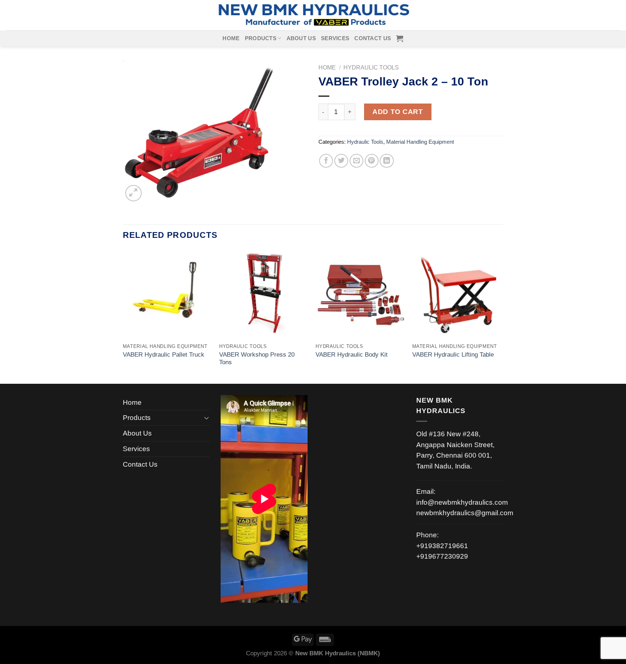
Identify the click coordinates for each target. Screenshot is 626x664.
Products (260, 38)
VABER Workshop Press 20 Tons (257, 358)
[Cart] (399, 38)
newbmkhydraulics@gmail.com (464, 513)
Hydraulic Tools (371, 67)
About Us (301, 38)
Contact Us (372, 38)
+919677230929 (442, 556)
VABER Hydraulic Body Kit (352, 354)
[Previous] (123, 316)
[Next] (501, 316)
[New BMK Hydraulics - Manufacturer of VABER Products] (313, 15)
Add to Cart (397, 111)
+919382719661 (442, 546)
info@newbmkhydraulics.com (462, 502)
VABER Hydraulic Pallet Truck (163, 354)
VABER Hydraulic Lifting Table (453, 354)
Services (335, 38)
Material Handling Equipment (420, 142)
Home (230, 38)
